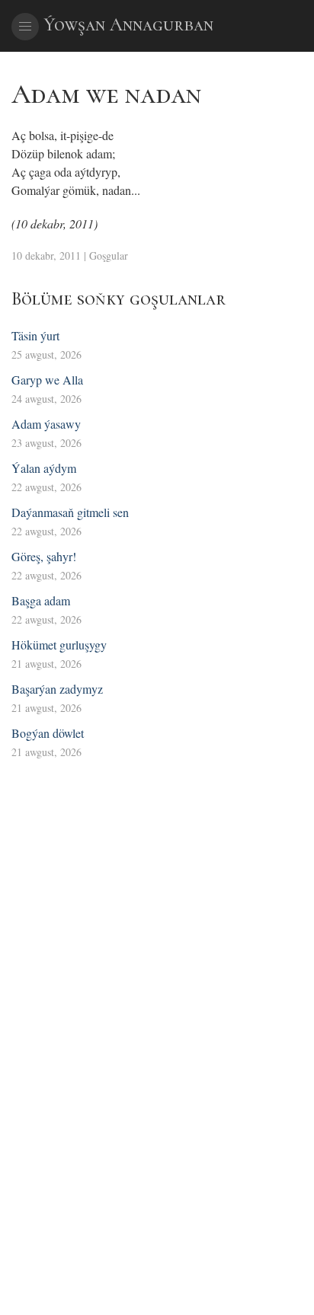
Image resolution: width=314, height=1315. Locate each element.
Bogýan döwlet (47, 733)
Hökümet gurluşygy (59, 645)
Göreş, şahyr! (43, 556)
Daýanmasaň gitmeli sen (70, 512)
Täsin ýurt (35, 335)
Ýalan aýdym (43, 468)
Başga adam (40, 600)
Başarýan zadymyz (57, 689)
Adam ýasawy (46, 424)
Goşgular (108, 255)
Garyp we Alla (47, 380)
